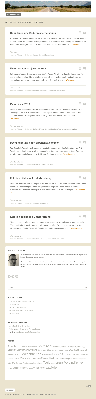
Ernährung (54, 350)
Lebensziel (84, 354)
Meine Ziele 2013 (20, 104)
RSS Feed (12, 276)
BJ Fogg (35, 129)
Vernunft (10, 368)
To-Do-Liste (17, 363)
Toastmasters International (65, 129)
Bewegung (43, 239)
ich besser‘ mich (13, 14)
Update (62, 239)
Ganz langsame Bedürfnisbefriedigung (33, 33)
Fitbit (59, 350)
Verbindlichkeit (60, 90)
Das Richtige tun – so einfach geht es (21, 301)
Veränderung (19, 367)
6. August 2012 (16, 236)
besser (63, 346)
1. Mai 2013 (15, 52)
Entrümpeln (41, 350)
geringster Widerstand (69, 350)
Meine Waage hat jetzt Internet (28, 68)
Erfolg (49, 350)
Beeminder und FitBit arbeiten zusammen (34, 142)
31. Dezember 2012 (17, 126)
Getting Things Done (13, 354)
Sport (55, 129)
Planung (37, 358)
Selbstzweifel (76, 359)
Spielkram (83, 359)
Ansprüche (25, 346)
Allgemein (20, 55)
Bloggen (12, 349)
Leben (77, 354)
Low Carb (10, 359)
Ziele (75, 129)
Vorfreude (51, 55)
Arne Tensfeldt (14, 326)
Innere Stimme (60, 354)
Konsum (35, 55)
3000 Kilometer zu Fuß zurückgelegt (21, 310)
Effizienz (41, 129)
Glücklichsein (47, 354)
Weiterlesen (77, 44)
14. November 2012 (17, 162)
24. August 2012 (17, 200)
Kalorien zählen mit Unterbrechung (31, 178)
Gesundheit (82, 350)
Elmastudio (53, 395)
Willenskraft (39, 367)
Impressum (10, 390)
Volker (11, 329)
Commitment (23, 349)
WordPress (35, 395)
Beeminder (43, 90)
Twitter (9, 276)
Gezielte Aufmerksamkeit (17, 307)
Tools (51, 165)
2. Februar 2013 (16, 88)
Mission (16, 358)
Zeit (47, 368)
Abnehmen (36, 90)
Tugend (53, 363)
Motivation (26, 358)
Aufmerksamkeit (32, 346)
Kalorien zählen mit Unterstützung (30, 216)
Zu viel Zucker (14, 304)
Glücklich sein (14, 313)
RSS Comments (16, 276)
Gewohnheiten (30, 353)
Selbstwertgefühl (66, 358)
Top (87, 386)
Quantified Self (43, 55)
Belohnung (57, 346)
